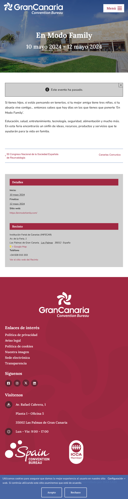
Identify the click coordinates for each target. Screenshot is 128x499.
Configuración (116, 478)
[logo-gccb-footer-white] (64, 294)
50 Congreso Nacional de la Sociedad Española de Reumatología (32, 155)
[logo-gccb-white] (33, 4)
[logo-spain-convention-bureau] (27, 442)
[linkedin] (34, 383)
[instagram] (17, 383)
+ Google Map (19, 246)
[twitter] (25, 383)
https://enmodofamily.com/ (23, 212)
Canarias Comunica (109, 154)
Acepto (52, 492)
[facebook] (8, 383)
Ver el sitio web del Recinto (24, 259)
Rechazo (76, 492)
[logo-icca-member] (76, 442)
